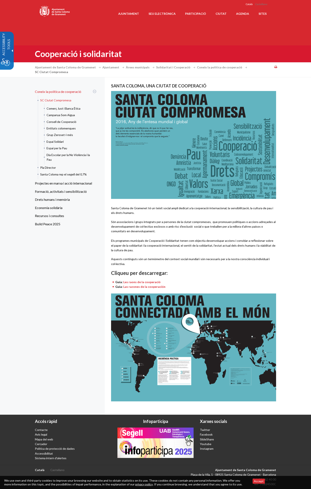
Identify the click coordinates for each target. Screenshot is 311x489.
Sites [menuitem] (263, 13)
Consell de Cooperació (61, 122)
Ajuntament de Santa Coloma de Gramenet (65, 67)
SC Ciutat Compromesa (55, 100)
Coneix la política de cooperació (220, 67)
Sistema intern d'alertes (50, 458)
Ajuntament (111, 67)
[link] (193, 347)
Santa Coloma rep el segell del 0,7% (63, 174)
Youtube (205, 444)
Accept (259, 481)
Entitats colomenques (61, 128)
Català (249, 4)
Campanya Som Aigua (61, 115)
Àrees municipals (138, 67)
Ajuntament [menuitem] (128, 13)
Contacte (41, 430)
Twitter (205, 430)
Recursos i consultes (49, 216)
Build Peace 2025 (47, 224)
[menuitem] (64, 133)
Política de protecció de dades (55, 448)
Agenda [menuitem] (242, 13)
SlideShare (207, 439)
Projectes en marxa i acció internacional (63, 183)
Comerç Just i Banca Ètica (63, 108)
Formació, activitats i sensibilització (61, 191)
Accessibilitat (44, 453)
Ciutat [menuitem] (221, 13)
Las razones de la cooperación (144, 286)
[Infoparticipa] (155, 443)
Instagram (206, 448)
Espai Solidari (55, 141)
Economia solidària (48, 208)
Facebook (206, 434)
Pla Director (48, 167)
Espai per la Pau (57, 148)
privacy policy (144, 484)
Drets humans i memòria (52, 199)
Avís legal (41, 434)
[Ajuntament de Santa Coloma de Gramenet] (55, 10)
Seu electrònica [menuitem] (162, 13)
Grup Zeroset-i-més (60, 135)
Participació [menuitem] (195, 13)
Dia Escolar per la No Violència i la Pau (68, 157)
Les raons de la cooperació (142, 282)
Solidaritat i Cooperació (173, 67)
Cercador (41, 444)
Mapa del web (44, 439)
